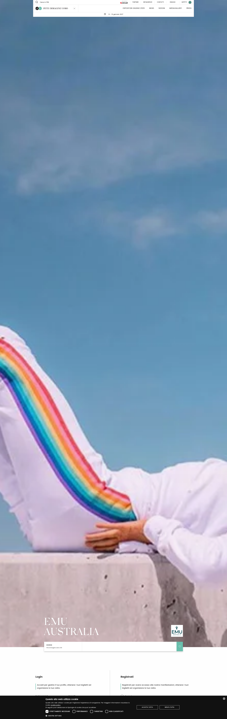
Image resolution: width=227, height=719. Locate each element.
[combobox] (224, 698)
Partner (135, 2)
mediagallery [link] (175, 8)
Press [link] (189, 8)
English (172, 2)
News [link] (151, 8)
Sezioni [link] (162, 8)
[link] (185, 2)
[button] (89, 715)
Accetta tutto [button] (147, 707)
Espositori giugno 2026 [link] (134, 8)
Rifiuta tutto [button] (169, 707)
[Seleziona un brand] (74, 8)
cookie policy (56, 705)
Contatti (160, 2)
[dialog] (113, 707)
